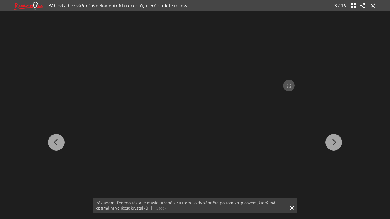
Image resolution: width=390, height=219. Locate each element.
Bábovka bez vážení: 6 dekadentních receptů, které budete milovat (119, 6)
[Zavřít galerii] (372, 6)
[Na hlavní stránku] (28, 6)
